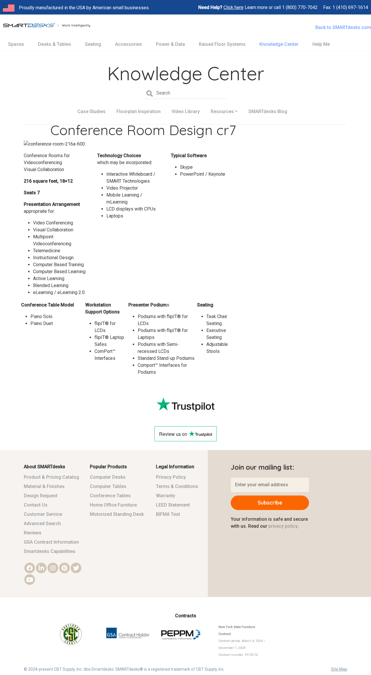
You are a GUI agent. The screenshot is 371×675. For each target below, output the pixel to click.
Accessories (128, 44)
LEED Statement (173, 505)
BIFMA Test (168, 514)
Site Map (339, 669)
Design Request (40, 495)
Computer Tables (108, 486)
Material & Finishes (44, 486)
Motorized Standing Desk (117, 514)
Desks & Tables (54, 44)
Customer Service (43, 514)
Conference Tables (110, 495)
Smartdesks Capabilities (49, 551)
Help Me (321, 44)
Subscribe (270, 502)
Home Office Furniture (113, 505)
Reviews (32, 533)
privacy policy (282, 526)
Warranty (165, 495)
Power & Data (170, 44)
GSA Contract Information (51, 542)
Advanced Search (42, 523)
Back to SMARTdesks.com (343, 27)
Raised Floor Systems (222, 44)
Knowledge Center (279, 44)
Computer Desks (108, 477)
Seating (93, 44)
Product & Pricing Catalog (51, 477)
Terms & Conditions (177, 486)
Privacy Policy (171, 477)
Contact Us (36, 505)
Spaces (16, 44)
